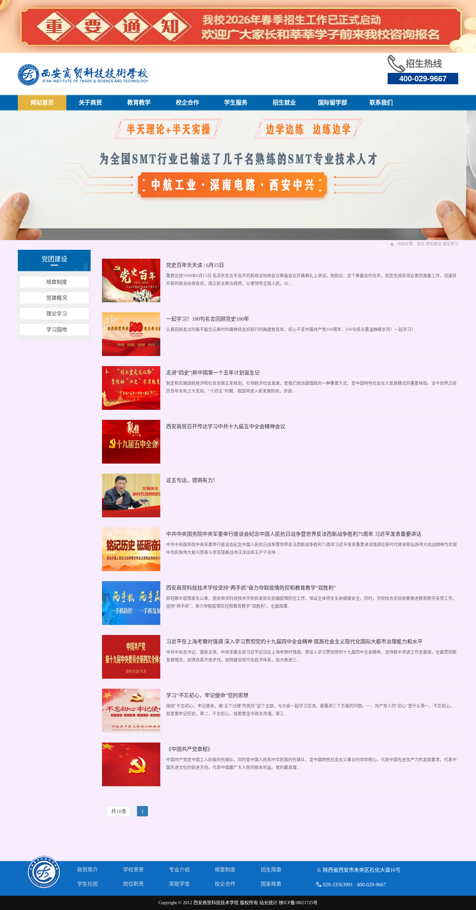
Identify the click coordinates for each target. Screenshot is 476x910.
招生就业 (284, 102)
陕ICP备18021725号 (298, 902)
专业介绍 (179, 869)
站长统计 (268, 902)
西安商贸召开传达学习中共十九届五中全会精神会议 (225, 426)
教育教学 (139, 102)
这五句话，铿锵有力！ (192, 480)
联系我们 (381, 102)
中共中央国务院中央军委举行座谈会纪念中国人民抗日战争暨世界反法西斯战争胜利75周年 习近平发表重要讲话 (293, 534)
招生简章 (271, 869)
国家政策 (271, 884)
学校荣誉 (133, 869)
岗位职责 (133, 884)
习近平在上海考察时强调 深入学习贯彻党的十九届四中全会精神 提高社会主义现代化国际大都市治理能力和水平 (294, 641)
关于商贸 (90, 102)
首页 (421, 244)
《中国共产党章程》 (189, 749)
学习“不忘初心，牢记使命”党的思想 (207, 695)
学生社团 (87, 884)
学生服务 (235, 102)
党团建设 (433, 244)
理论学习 (450, 244)
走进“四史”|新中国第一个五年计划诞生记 (213, 372)
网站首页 (42, 102)
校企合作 (187, 102)
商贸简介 (87, 869)
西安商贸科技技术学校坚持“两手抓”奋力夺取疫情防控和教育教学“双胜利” (251, 588)
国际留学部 (332, 102)
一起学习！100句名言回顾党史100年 (207, 319)
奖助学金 (179, 884)
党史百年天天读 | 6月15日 (195, 265)
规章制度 (225, 869)
